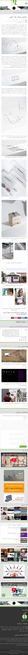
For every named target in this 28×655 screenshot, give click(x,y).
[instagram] (10, 650)
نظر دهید (23, 22)
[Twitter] (16, 650)
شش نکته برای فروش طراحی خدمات (15, 578)
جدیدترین (25, 525)
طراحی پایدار (21, 628)
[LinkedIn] (13, 650)
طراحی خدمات (15, 628)
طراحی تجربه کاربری (8, 628)
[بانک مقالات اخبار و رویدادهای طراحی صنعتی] (14, 2)
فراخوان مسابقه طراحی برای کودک (14, 527)
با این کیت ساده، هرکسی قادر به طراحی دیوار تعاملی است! (15, 403)
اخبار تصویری (21, 21)
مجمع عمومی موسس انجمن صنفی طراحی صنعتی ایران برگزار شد (11, 539)
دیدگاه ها (14, 525)
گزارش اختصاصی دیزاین (23, 631)
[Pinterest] (14, 650)
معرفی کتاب (15, 629)
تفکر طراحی (6, 626)
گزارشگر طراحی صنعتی (22, 20)
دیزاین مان (10, 629)
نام (26, 432)
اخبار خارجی (11, 21)
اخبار (24, 12)
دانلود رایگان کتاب (21, 629)
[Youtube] (11, 650)
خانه (27, 12)
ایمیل (25, 437)
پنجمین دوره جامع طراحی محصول (14, 533)
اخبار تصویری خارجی (16, 21)
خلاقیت (23, 322)
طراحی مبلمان (19, 626)
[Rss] (20, 650)
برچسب (9, 525)
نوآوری (3, 628)
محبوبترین (19, 525)
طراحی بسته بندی (12, 626)
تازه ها (8, 21)
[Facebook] (17, 650)
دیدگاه (25, 419)
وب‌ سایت (25, 441)
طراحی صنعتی (25, 626)
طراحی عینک (18, 322)
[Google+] (18, 650)
